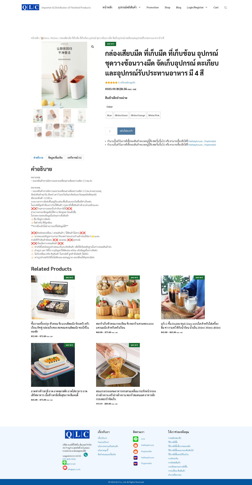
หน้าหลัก (107, 7)
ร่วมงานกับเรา (103, 442)
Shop (167, 7)
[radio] (109, 115)
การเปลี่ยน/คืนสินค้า (176, 470)
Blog (178, 7)
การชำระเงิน (173, 458)
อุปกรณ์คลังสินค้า (127, 7)
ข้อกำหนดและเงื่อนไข (107, 454)
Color (110, 106)
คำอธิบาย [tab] (38, 157)
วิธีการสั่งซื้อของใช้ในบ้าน (178, 454)
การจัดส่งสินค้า (174, 462)
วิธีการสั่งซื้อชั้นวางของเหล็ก (179, 446)
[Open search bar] (225, 7)
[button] (92, 46)
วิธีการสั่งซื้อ (173, 442)
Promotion (153, 7)
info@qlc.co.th (73, 469)
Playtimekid (210, 141)
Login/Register (195, 7)
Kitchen (54, 38)
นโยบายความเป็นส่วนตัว (108, 446)
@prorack (71, 463)
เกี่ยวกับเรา (102, 438)
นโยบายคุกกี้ (103, 450)
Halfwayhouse (196, 141)
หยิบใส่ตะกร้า (126, 131)
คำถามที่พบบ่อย (174, 474)
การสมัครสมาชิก (174, 438)
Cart (216, 7)
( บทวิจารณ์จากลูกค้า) (126, 82)
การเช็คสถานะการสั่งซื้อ (177, 466)
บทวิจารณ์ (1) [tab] (74, 157)
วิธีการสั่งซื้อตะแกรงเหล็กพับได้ (181, 450)
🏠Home (45, 38)
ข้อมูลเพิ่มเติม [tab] (55, 157)
